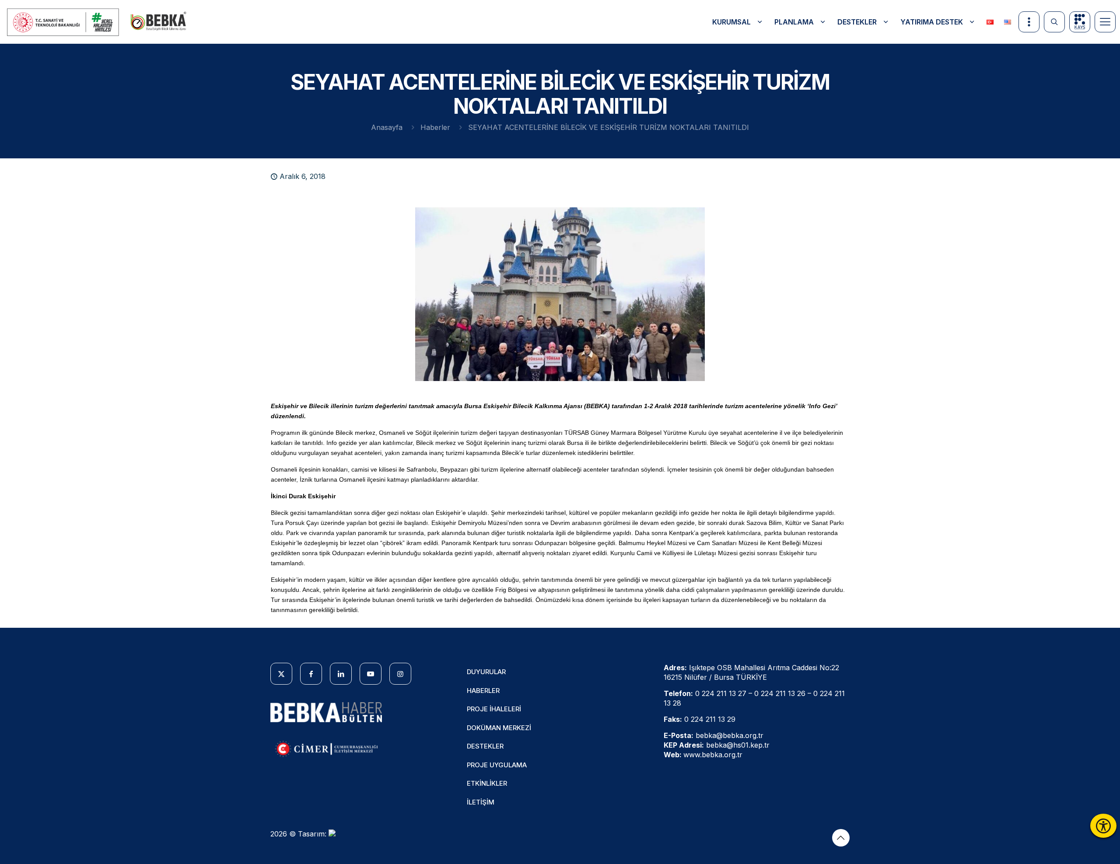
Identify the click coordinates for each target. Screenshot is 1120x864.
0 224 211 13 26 (779, 693)
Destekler (485, 746)
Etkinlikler (487, 783)
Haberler (435, 127)
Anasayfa (386, 127)
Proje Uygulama (497, 765)
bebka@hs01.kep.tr (738, 745)
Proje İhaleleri (494, 709)
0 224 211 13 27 (720, 693)
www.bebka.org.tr (712, 754)
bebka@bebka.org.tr (729, 735)
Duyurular (486, 672)
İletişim (480, 802)
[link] (63, 22)
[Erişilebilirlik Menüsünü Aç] (1103, 826)
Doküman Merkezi (499, 728)
